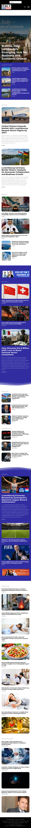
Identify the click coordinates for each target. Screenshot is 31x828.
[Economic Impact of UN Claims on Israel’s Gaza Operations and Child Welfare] (6, 256)
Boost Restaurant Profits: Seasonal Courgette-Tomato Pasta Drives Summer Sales (15, 638)
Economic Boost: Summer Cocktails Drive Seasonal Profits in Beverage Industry (15, 712)
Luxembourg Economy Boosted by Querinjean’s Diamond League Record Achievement (14, 498)
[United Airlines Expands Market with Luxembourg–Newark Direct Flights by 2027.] (6, 82)
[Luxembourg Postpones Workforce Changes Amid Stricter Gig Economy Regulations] (6, 397)
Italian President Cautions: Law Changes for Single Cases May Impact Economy (20, 418)
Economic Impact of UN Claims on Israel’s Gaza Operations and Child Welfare (19, 254)
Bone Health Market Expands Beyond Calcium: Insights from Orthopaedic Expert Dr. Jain (15, 664)
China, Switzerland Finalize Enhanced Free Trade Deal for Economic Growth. (15, 301)
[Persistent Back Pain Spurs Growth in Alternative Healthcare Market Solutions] (15, 602)
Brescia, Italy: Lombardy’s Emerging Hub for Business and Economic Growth (14, 52)
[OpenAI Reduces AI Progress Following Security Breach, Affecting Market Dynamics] (6, 435)
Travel (4, 42)
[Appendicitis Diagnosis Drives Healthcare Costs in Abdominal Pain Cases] (15, 626)
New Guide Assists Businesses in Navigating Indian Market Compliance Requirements (14, 743)
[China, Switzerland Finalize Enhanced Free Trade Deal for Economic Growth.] (15, 291)
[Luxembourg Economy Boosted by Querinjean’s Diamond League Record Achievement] (15, 484)
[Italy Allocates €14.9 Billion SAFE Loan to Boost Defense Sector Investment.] (15, 337)
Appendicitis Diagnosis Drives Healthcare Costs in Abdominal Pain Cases (15, 613)
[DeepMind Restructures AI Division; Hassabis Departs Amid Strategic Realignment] (6, 446)
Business (4, 303)
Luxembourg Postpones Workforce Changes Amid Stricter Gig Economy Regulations (20, 396)
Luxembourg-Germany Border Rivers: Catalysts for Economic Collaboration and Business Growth (15, 171)
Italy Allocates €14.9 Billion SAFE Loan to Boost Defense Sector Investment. (15, 351)
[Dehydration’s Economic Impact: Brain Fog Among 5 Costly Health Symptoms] (15, 701)
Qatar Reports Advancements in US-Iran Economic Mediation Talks (14, 236)
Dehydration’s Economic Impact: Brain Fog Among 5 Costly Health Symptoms (15, 688)
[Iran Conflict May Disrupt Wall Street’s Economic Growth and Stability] (15, 313)
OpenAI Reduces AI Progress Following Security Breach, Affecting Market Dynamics (20, 433)
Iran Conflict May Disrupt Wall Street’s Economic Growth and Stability (14, 323)
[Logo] (6, 7)
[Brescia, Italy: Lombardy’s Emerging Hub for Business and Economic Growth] (6, 71)
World (3, 216)
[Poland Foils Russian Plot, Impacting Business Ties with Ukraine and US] (6, 408)
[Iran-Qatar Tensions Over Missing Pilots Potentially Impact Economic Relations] (15, 204)
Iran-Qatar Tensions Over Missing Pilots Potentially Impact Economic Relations (14, 214)
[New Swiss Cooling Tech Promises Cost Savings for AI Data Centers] (6, 457)
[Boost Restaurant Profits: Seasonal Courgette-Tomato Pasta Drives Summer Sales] (15, 652)
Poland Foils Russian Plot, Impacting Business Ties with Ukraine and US (20, 406)
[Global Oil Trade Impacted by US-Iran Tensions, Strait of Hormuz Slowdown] (6, 245)
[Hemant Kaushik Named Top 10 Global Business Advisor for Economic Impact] (15, 804)
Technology (14, 457)
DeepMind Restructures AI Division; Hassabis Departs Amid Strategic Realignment (20, 444)
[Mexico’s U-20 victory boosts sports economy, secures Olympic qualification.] (15, 530)
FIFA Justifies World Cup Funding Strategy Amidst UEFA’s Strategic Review (15, 562)
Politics (13, 399)
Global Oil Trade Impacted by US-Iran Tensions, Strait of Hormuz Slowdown (20, 243)
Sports (3, 519)
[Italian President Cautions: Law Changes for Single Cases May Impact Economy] (6, 419)
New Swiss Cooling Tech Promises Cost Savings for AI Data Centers (20, 455)
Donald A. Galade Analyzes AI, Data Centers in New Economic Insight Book (15, 767)
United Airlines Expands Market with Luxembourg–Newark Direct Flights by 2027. (20, 80)
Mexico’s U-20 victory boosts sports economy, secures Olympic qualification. (15, 540)
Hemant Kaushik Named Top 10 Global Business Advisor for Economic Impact (14, 791)
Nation (13, 84)
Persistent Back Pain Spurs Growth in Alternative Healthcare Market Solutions (14, 589)
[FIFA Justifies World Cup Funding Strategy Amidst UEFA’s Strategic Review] (15, 552)
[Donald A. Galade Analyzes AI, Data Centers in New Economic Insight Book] (15, 780)
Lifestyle (4, 591)
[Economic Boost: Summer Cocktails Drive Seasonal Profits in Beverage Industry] (15, 725)
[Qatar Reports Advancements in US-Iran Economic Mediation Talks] (15, 226)
